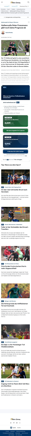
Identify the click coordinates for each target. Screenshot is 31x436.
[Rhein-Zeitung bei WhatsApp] (11, 423)
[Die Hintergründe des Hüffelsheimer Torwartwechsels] (15, 290)
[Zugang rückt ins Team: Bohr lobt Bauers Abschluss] (15, 371)
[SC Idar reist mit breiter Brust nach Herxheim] (15, 177)
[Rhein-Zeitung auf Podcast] (20, 423)
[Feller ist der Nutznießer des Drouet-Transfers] (15, 214)
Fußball (13, 9)
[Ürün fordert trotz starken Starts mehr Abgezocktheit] (15, 253)
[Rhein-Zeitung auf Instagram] (17, 423)
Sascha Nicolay (9, 32)
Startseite (3, 9)
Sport (8, 9)
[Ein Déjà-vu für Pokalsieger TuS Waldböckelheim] (15, 331)
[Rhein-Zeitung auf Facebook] (14, 423)
